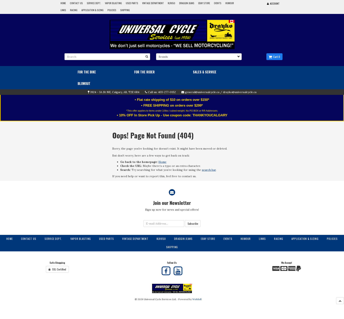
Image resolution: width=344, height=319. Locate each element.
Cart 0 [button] (276, 56)
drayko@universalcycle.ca (239, 92)
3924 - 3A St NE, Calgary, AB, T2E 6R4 (114, 92)
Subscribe (193, 223)
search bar (209, 170)
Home (162, 162)
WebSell (196, 299)
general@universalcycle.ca (202, 92)
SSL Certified (58, 269)
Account (274, 3)
